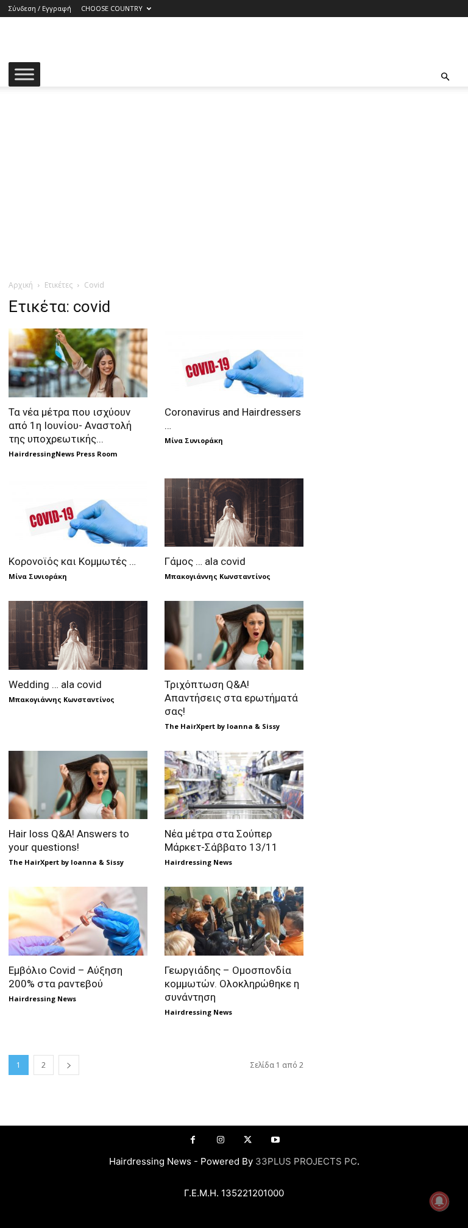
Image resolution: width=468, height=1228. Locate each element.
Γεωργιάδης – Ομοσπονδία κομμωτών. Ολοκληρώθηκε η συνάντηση (232, 983)
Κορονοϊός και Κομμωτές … (72, 561)
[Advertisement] (234, 187)
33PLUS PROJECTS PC (306, 1161)
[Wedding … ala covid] (78, 635)
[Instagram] (220, 1140)
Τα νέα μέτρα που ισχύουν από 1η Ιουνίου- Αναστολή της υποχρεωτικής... (70, 425)
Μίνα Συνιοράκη (194, 440)
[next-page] (68, 1065)
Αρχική (21, 285)
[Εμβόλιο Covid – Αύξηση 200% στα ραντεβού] (78, 921)
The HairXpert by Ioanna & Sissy (222, 726)
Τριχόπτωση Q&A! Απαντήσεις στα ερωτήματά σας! (231, 697)
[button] (444, 77)
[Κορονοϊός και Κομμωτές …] (78, 512)
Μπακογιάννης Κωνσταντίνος (218, 576)
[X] (247, 1140)
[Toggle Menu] (24, 74)
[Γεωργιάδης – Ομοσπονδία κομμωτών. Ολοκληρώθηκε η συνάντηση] (234, 921)
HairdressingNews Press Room (63, 453)
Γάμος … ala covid (205, 561)
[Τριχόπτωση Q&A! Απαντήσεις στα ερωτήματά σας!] (234, 635)
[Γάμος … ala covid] (234, 512)
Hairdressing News (198, 862)
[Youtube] (275, 1140)
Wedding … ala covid (55, 684)
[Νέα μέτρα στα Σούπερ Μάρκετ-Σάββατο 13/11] (234, 785)
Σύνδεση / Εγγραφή (40, 8)
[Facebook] (193, 1140)
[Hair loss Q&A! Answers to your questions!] (78, 785)
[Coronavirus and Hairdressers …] (234, 362)
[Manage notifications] (439, 1201)
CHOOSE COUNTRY (112, 8)
